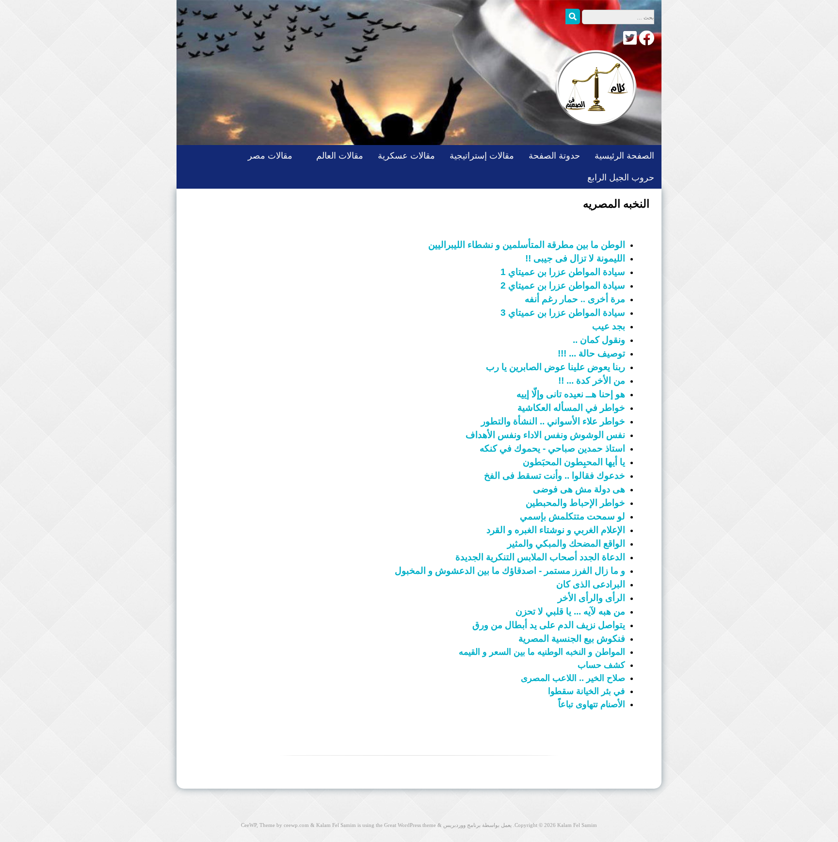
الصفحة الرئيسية (624, 156)
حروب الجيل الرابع (620, 177)
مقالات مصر (270, 156)
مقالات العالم (339, 156)
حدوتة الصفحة (554, 156)
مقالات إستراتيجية (482, 156)
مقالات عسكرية (406, 156)
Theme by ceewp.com (284, 825)
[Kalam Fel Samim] (593, 135)
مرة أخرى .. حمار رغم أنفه (575, 299)
